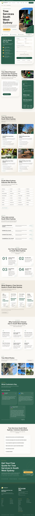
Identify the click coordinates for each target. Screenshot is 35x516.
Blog (23, 2)
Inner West (19, 501)
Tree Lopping (11, 502)
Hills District (19, 503)
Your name (18, 38)
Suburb (26, 38)
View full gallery (30, 360)
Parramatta (19, 504)
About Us (10, 2)
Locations (5, 5)
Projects (2, 501)
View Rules (31, 225)
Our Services (13, 2)
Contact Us (26, 2)
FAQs (21, 2)
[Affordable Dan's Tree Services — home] (4, 3)
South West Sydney (20, 510)
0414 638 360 (21, 489)
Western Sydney (20, 509)
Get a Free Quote (31, 2)
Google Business (29, 502)
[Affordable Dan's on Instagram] (32, 0)
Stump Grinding (11, 503)
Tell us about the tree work (20, 45)
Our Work (18, 2)
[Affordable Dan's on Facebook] (30, 0)
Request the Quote (27, 472)
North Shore (19, 502)
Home (2, 5)
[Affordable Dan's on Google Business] (33, 0)
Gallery (2, 502)
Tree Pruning (11, 501)
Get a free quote (6, 29)
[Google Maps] (23, 419)
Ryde (18, 505)
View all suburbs (20, 511)
